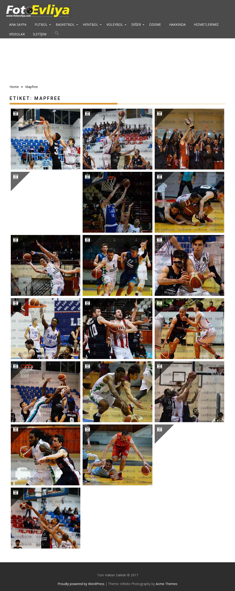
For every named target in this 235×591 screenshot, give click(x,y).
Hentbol (90, 24)
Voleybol (114, 24)
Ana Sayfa (17, 24)
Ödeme (155, 24)
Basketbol (65, 24)
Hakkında (177, 24)
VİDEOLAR (17, 34)
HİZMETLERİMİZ (206, 24)
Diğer (136, 24)
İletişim (39, 34)
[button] (56, 34)
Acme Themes (166, 584)
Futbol (41, 24)
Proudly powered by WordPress (81, 584)
